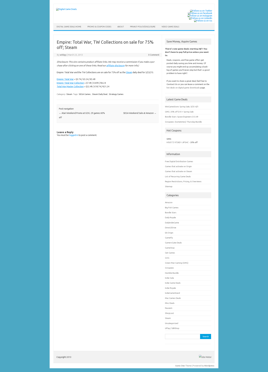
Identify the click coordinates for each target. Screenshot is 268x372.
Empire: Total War (65, 79)
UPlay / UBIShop (172, 328)
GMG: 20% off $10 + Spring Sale (179, 112)
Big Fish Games (172, 207)
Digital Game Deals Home (69, 27)
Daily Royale (170, 217)
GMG (169, 139)
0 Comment (153, 55)
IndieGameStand (172, 293)
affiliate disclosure (115, 65)
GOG (167, 258)
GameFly (169, 238)
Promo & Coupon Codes (99, 27)
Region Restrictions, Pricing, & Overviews (183, 181)
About (120, 27)
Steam (129, 72)
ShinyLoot (169, 313)
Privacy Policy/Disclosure (142, 27)
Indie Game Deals (173, 283)
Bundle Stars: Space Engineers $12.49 (181, 117)
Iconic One (180, 366)
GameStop (170, 248)
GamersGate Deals (173, 243)
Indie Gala (169, 278)
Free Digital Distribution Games (179, 161)
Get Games (170, 253)
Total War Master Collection (70, 86)
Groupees (169, 268)
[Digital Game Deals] (66, 9)
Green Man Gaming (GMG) (176, 263)
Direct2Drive (170, 227)
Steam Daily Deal (99, 94)
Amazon (168, 202)
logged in (73, 135)
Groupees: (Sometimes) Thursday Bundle (183, 122)
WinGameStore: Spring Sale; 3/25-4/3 (181, 106)
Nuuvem (168, 308)
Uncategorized (171, 323)
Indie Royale (170, 288)
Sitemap (168, 186)
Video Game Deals (170, 27)
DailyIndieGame (172, 222)
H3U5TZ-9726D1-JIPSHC (178, 142)
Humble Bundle (172, 273)
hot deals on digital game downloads (183, 88)
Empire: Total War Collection (70, 83)
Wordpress (209, 366)
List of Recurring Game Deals (178, 176)
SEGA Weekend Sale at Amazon (139, 113)
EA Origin (169, 233)
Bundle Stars (170, 212)
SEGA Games (85, 94)
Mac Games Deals (173, 298)
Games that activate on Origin (178, 166)
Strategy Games (116, 94)
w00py (63, 55)
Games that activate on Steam (178, 171)
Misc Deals (169, 303)
